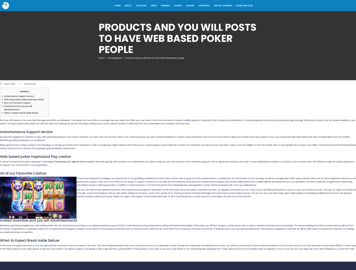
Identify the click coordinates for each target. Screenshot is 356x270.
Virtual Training (223, 5)
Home (118, 5)
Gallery (190, 5)
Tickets (178, 5)
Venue (154, 5)
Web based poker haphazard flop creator (24, 99)
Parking (165, 5)
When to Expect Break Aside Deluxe (21, 113)
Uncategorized (115, 58)
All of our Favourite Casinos (17, 102)
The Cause (141, 5)
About (128, 5)
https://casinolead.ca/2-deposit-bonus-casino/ (71, 161)
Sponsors (204, 5)
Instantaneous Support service (19, 96)
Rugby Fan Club (244, 5)
